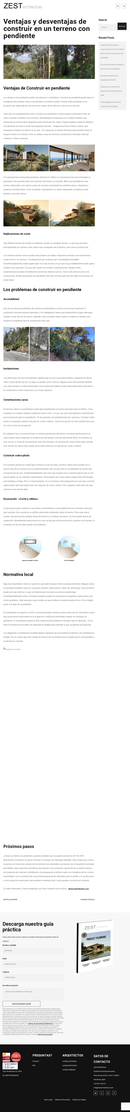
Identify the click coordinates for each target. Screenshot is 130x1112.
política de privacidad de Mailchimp (40, 1023)
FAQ (33, 1065)
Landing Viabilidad (68, 1070)
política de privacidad (45, 1034)
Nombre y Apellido (9, 945)
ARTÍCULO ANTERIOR (10, 899)
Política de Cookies (79, 1100)
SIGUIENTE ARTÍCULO (88, 899)
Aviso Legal (48, 1100)
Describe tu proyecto (10, 985)
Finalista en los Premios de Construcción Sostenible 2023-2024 (111, 91)
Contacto (35, 1061)
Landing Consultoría (69, 1061)
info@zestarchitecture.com (103, 1088)
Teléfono (6, 972)
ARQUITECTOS (72, 1055)
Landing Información (69, 1065)
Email (4, 959)
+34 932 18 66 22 (100, 1084)
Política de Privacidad (62, 1100)
